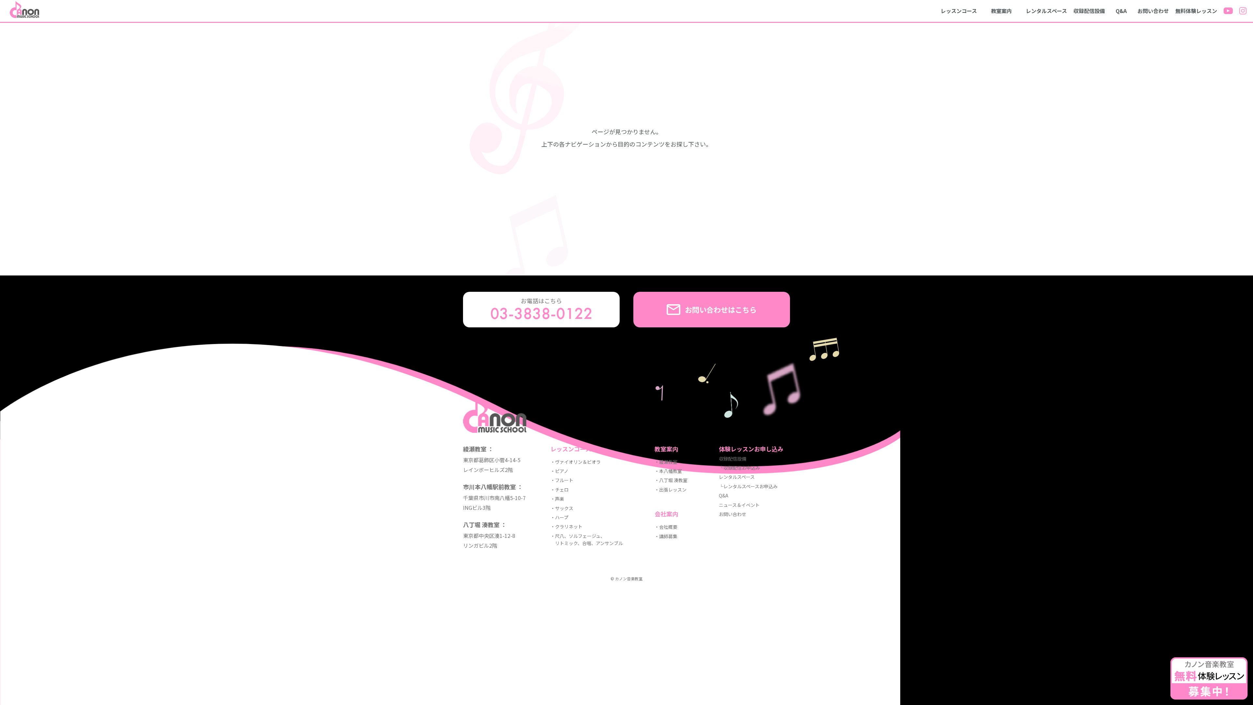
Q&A (1121, 11)
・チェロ (559, 489)
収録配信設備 (1089, 11)
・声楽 (557, 498)
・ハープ (559, 517)
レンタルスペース (1046, 11)
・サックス (561, 508)
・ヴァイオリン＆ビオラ (575, 462)
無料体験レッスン (1196, 11)
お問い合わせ (1153, 11)
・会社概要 (666, 527)
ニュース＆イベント (739, 505)
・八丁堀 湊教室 (671, 480)
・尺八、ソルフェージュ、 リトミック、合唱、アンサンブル (586, 539)
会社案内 (666, 513)
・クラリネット (566, 526)
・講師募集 (666, 536)
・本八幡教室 (668, 471)
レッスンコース (959, 11)
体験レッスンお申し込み (751, 449)
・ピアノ (559, 471)
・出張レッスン (671, 489)
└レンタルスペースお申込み (748, 486)
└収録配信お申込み (739, 467)
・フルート (561, 480)
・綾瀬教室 (666, 462)
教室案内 (1001, 11)
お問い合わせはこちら (721, 309)
